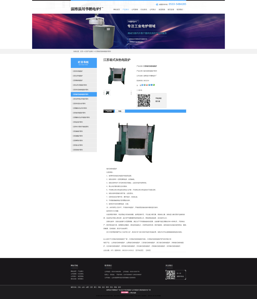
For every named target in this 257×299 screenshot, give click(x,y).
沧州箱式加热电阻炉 (173, 246)
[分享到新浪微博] (147, 85)
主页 (81, 51)
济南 (115, 287)
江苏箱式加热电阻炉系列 (103, 51)
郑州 (107, 287)
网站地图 (133, 293)
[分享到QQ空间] (145, 85)
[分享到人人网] (151, 85)
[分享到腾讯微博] (149, 85)
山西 (87, 287)
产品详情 (109, 111)
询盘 (119, 111)
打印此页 (139, 250)
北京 (103, 287)
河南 (99, 287)
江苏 (91, 287)
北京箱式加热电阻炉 (113, 246)
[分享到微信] (154, 85)
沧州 (119, 287)
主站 (79, 287)
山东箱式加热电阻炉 (118, 242)
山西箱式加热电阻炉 (133, 242)
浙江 (95, 287)
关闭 (148, 250)
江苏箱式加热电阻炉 (148, 242)
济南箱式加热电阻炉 (158, 246)
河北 (111, 287)
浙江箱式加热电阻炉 (163, 242)
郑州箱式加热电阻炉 (128, 246)
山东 (83, 287)
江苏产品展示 (89, 51)
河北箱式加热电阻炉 (143, 246)
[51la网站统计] (124, 293)
